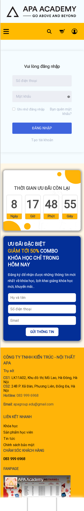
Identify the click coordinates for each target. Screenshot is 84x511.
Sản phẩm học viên (18, 432)
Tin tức (9, 438)
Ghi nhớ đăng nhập (30, 109)
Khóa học (10, 426)
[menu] (6, 31)
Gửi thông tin (42, 332)
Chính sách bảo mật (18, 445)
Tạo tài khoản (42, 140)
